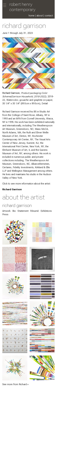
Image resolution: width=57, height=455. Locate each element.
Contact (49, 15)
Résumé (34, 211)
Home (32, 15)
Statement (23, 211)
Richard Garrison (12, 189)
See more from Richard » (15, 384)
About (40, 15)
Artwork (6, 211)
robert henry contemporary (22, 7)
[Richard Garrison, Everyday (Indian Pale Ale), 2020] (42, 259)
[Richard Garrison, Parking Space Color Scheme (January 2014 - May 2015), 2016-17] (42, 286)
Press (5, 214)
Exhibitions (46, 211)
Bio (14, 211)
